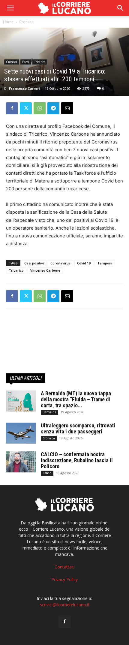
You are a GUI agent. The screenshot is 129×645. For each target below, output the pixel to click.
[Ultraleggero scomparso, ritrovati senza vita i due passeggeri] (21, 433)
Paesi (25, 62)
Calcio (47, 473)
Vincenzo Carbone (45, 270)
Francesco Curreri (24, 88)
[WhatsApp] (40, 108)
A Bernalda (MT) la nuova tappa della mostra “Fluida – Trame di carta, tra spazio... (76, 399)
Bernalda (49, 412)
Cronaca (26, 21)
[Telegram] (53, 108)
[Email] (67, 108)
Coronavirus (60, 263)
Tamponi (104, 263)
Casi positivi (34, 263)
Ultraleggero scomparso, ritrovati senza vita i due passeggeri (78, 428)
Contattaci (65, 567)
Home (8, 21)
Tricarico (39, 62)
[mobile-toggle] (10, 8)
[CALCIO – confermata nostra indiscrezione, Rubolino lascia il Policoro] (21, 461)
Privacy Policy (64, 579)
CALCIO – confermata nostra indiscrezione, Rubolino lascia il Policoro (77, 460)
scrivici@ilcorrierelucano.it (64, 604)
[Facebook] (12, 108)
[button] (120, 8)
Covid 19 (84, 263)
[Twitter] (26, 108)
